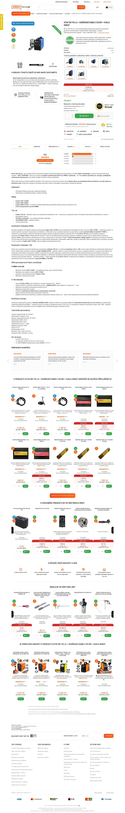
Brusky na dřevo (95, 771)
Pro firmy (76, 1)
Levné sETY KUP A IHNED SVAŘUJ (50, 709)
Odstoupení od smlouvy (18, 785)
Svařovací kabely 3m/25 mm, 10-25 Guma (20, 388)
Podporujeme (68, 751)
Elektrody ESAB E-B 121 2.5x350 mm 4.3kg (83, 440)
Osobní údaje (110, 792)
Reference (67, 767)
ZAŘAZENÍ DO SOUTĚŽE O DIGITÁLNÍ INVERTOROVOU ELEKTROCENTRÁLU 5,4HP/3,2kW (51, 96)
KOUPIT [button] (27, 551)
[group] (21, 530)
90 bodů (108, 107)
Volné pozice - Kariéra (71, 759)
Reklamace (14, 754)
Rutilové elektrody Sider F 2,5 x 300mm (21, 440)
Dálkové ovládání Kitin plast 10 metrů (62, 509)
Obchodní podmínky (17, 757)
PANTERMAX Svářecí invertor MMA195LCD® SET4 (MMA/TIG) (21, 653)
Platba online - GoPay (18, 772)
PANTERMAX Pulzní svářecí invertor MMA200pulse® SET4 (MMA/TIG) (104, 653)
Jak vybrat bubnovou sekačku (99, 754)
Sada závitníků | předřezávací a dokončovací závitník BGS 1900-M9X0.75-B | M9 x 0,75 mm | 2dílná (42, 595)
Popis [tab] (20, 147)
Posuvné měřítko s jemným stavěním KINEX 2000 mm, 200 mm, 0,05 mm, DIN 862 (62, 594)
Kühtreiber (110, 48)
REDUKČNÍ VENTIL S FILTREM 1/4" (83, 592)
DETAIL (21, 698)
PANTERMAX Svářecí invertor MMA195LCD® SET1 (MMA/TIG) (41, 653)
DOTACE (40, 754)
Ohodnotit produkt (45, 160)
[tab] (71, 147)
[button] (8, 361)
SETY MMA (67, 13)
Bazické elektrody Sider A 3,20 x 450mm (83, 388)
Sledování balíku (43, 751)
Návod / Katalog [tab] (105, 147)
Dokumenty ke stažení (18, 751)
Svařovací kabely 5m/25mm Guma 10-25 (63, 388)
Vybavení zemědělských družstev (100, 748)
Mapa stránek (98, 792)
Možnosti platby (43, 748)
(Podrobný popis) (103, 32)
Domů (32, 13)
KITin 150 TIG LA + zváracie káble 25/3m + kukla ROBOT (66, 712)
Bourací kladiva (95, 765)
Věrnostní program (61, 1)
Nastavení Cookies (17, 779)
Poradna (66, 748)
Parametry (37, 147)
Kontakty (87, 1)
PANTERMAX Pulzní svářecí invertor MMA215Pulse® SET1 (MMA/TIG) (83, 653)
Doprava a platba (43, 757)
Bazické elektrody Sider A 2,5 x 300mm (42, 440)
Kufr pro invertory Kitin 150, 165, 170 (21, 509)
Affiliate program (69, 776)
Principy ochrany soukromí (19, 766)
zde (79, 805)
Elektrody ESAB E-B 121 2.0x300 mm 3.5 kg (62, 440)
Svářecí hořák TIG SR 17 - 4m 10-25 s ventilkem (41, 388)
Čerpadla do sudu (95, 777)
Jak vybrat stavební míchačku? (99, 762)
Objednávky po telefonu (19, 760)
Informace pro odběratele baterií (21, 769)
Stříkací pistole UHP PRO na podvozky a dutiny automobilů (103, 593)
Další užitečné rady (96, 780)
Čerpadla (93, 774)
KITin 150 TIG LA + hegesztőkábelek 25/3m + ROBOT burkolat (80, 713)
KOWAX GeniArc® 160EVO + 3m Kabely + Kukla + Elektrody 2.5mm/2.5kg (62, 653)
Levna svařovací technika (34, 709)
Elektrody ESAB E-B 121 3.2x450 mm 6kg (104, 440)
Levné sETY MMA (63, 709)
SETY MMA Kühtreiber (107, 139)
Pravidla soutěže (16, 763)
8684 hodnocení (91, 124)
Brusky (92, 768)
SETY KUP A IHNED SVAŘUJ (55, 13)
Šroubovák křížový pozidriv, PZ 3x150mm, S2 (22, 593)
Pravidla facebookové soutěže (20, 748)
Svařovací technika (41, 13)
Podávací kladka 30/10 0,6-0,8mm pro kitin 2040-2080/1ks (83, 509)
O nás (65, 770)
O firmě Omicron (95, 751)
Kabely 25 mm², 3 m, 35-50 (42, 508)
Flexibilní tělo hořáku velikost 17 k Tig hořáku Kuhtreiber (103, 509)
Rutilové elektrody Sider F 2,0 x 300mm (104, 388)
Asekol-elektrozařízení (18, 776)
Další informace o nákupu (19, 782)
